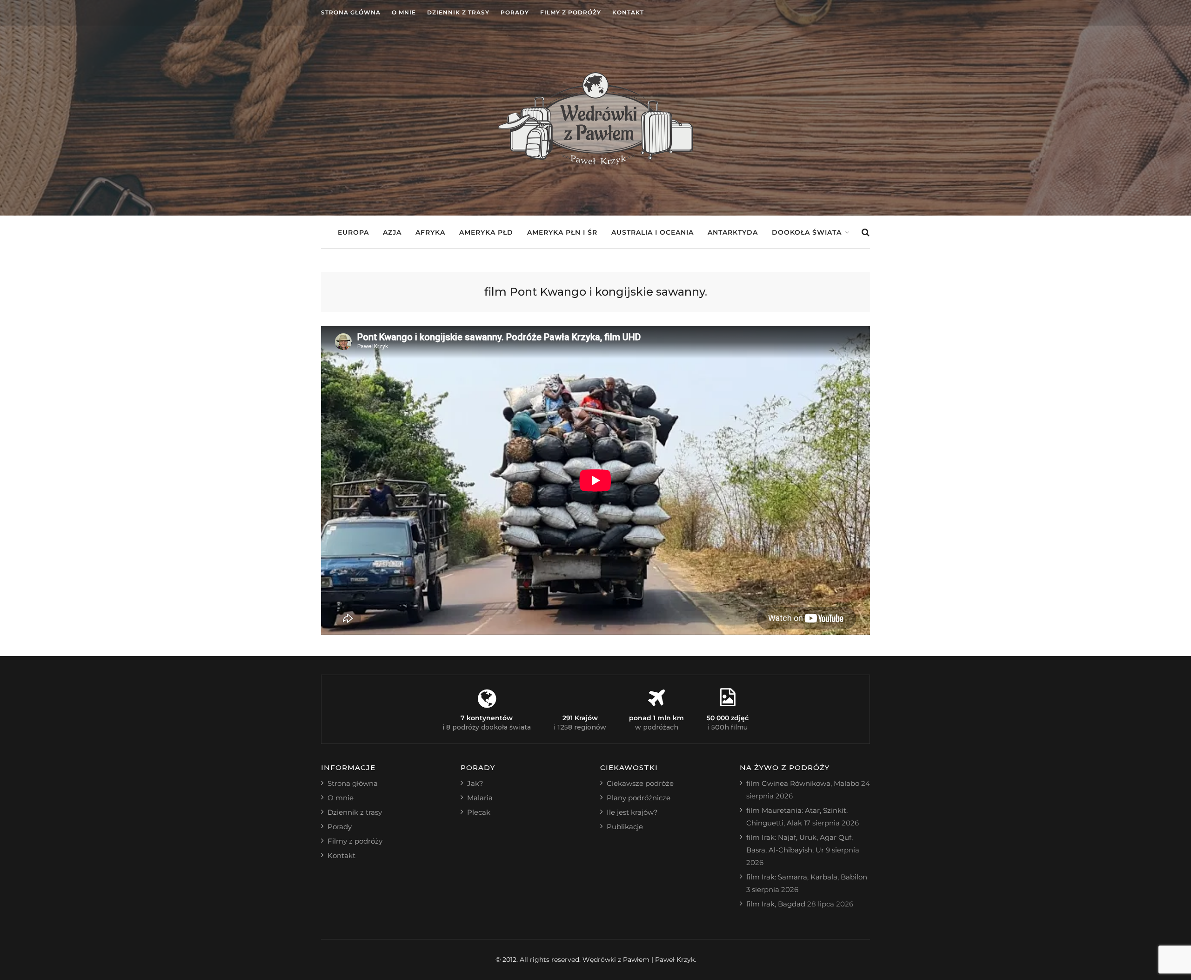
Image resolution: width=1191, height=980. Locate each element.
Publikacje (625, 826)
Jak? (475, 783)
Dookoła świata (807, 232)
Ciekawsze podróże (640, 783)
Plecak (478, 812)
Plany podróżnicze (638, 797)
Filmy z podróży (570, 12)
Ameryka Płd (486, 232)
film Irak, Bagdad (775, 903)
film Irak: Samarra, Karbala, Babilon (806, 876)
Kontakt (628, 12)
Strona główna (351, 12)
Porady (515, 12)
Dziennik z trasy (458, 12)
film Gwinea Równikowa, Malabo (802, 783)
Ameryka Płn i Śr (562, 232)
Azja (392, 232)
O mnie (404, 12)
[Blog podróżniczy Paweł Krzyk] (595, 162)
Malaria (480, 797)
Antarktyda (733, 232)
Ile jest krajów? (632, 812)
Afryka (430, 232)
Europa (353, 232)
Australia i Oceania (652, 232)
